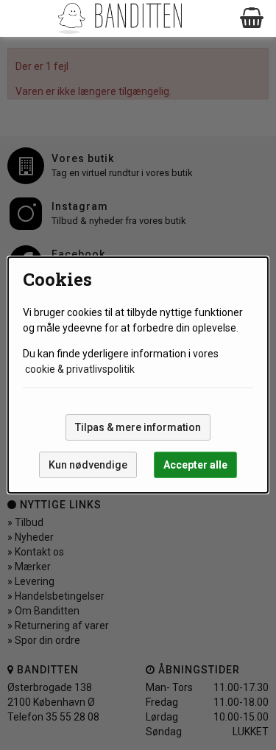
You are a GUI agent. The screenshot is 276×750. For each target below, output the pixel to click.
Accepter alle (195, 465)
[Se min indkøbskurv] (252, 18)
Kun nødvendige (88, 465)
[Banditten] (120, 18)
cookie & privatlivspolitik (80, 369)
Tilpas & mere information (138, 427)
